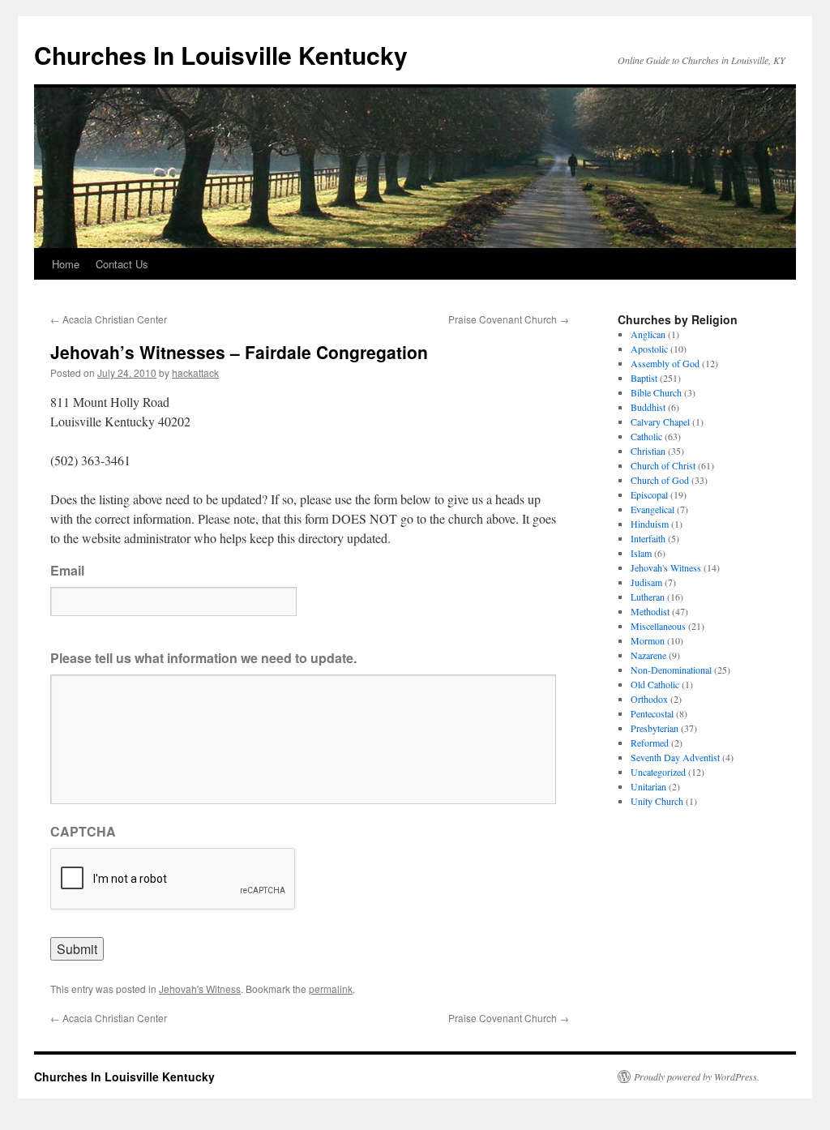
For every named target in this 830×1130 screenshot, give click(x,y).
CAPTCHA (83, 832)
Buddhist (648, 406)
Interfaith (648, 538)
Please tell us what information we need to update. (203, 658)
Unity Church (657, 800)
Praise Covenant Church (508, 319)
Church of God (660, 479)
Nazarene (648, 654)
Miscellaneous (658, 625)
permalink (331, 988)
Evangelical (652, 509)
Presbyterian (654, 727)
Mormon (648, 640)
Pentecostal (652, 713)
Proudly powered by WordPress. (696, 1076)
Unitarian (648, 786)
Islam (641, 552)
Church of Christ (663, 465)
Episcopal (649, 494)
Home (65, 264)
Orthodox (649, 698)
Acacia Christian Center (108, 319)
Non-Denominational (671, 669)
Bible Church (656, 392)
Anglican (648, 333)
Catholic (646, 436)
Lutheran (648, 596)
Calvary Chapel (660, 421)
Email (67, 571)
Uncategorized (658, 771)
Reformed (650, 742)
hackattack (195, 372)
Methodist (650, 611)
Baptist (644, 377)
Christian (648, 450)
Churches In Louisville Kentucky (221, 54)
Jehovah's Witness (200, 988)
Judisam (646, 582)
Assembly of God (665, 363)
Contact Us (122, 264)
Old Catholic (655, 684)
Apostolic (649, 348)
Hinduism (650, 523)
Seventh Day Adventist (675, 757)
